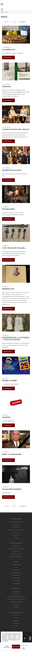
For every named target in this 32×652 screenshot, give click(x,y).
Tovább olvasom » (7, 57)
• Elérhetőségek (16, 532)
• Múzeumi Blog (16, 583)
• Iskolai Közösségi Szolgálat (16, 521)
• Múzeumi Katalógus (16, 564)
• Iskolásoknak (16, 551)
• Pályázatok (16, 618)
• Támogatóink (16, 623)
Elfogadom (16, 646)
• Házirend (16, 607)
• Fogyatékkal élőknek (16, 553)
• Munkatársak (16, 575)
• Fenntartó (16, 615)
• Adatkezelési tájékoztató (16, 602)
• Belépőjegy (16, 537)
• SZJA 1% (16, 626)
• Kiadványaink (16, 580)
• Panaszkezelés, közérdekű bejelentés (16, 599)
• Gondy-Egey (16, 591)
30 (14, 21)
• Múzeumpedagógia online (16, 556)
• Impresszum (16, 594)
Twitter (25, 638)
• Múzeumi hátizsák (16, 527)
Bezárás (20, 634)
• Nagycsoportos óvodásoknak (16, 548)
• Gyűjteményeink (16, 578)
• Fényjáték (16, 524)
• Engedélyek (16, 621)
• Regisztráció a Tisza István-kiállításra (16, 529)
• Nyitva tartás (16, 535)
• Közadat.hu (16, 604)
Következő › (23, 21)
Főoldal (2, 12)
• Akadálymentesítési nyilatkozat (16, 596)
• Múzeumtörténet (16, 570)
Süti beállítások (7, 646)
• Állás (16, 567)
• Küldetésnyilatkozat (16, 572)
